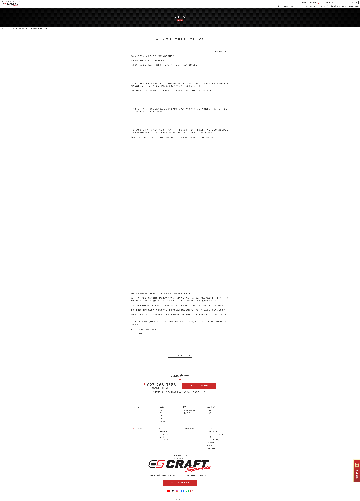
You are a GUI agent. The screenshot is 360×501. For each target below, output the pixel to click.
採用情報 (211, 448)
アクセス (211, 437)
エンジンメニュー (311, 6)
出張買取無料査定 (190, 410)
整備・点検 (163, 431)
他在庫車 (163, 421)
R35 (161, 410)
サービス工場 (164, 440)
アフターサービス (323, 6)
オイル (162, 437)
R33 (161, 416)
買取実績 (187, 413)
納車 (209, 413)
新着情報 (211, 443)
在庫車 (286, 6)
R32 (161, 419)
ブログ (210, 445)
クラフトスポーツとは (215, 434)
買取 (209, 410)
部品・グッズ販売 (214, 440)
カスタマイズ (164, 434)
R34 (161, 413)
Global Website (354, 6)
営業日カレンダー (201, 392)
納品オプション (213, 431)
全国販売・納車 (335, 6)
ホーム (280, 6)
